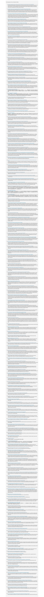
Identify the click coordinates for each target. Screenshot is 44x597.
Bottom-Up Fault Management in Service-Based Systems (14, 521)
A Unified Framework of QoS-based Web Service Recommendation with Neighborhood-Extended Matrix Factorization (21, 175)
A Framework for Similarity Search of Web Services (14, 323)
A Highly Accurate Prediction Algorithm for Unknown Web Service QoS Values (17, 202)
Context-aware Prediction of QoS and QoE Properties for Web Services (16, 241)
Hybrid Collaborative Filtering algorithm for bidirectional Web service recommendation (18, 31)
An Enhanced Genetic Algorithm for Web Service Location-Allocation (16, 483)
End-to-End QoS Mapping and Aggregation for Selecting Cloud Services (16, 496)
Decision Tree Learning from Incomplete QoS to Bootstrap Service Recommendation (17, 39)
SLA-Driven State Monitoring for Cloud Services (13, 435)
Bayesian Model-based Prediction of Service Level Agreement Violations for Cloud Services (18, 447)
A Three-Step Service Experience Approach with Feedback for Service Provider (17, 530)
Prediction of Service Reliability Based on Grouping (14, 556)
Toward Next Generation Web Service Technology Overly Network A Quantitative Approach (18, 572)
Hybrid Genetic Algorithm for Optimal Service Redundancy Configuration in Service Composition (19, 385)
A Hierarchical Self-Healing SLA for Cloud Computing (14, 381)
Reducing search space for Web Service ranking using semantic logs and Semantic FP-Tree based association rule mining (22, 342)
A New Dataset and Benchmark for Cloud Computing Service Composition (16, 480)
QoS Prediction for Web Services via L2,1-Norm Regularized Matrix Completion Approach (18, 590)
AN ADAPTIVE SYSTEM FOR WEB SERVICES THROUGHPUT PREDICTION (17, 354)
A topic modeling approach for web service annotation (14, 505)
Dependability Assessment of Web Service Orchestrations (14, 475)
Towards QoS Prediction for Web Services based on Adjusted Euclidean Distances (17, 294)
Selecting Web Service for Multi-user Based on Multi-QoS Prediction (16, 467)
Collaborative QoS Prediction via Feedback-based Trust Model (15, 222)
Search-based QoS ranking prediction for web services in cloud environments (17, 276)
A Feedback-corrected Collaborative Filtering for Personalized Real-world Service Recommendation (19, 116)
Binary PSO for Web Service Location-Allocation (13, 331)
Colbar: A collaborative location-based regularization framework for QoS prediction (17, 84)
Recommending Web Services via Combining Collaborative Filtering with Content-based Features (19, 26)
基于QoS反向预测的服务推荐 (11, 194)
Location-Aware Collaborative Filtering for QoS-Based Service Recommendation (17, 13)
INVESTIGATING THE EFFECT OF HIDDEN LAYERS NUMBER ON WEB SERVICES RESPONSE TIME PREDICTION (21, 488)
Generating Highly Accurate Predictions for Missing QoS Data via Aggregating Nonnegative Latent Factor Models (21, 178)
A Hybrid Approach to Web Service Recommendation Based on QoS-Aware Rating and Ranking (19, 164)
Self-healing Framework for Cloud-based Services (13, 565)
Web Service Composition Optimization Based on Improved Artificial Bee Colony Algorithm (18, 304)
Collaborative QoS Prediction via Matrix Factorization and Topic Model (16, 227)
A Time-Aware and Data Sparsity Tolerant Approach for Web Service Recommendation (18, 121)
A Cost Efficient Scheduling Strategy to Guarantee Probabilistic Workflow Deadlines (17, 528)
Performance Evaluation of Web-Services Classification (14, 263)
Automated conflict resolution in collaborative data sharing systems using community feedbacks (19, 533)
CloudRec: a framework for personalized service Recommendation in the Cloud (17, 107)
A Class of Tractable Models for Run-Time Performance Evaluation (15, 524)
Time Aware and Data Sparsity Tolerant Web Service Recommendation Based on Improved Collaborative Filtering (21, 152)
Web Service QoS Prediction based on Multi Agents (14, 35)
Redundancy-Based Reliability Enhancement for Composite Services (16, 509)
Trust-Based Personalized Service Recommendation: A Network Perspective (16, 53)
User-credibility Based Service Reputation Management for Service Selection (17, 369)
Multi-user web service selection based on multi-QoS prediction (15, 66)
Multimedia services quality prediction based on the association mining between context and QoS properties (20, 254)
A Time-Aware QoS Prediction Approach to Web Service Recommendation (16, 486)
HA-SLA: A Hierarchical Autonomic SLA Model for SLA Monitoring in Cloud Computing (18, 418)
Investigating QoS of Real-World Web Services (13, 317)
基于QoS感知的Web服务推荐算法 (12, 190)
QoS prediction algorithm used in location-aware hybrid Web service (16, 267)
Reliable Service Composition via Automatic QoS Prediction (15, 561)
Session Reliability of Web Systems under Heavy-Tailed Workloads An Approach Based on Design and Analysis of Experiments (22, 569)
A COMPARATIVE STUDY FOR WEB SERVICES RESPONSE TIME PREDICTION (17, 512)
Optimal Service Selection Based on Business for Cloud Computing (15, 553)
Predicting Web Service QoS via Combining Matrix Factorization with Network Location (18, 133)
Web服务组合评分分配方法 (11, 438)
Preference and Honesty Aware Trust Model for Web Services (15, 432)
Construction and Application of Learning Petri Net (13, 541)
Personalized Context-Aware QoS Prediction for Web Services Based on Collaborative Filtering (19, 44)
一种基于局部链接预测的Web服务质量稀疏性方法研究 (14, 502)
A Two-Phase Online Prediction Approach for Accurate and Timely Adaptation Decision (18, 458)
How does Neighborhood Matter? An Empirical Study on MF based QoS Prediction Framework (19, 593)
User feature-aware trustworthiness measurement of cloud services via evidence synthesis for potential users (20, 576)
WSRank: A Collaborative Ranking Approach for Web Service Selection (16, 57)
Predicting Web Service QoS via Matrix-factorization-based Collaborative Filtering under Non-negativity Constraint (21, 143)
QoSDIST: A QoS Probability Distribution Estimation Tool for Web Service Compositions (18, 110)
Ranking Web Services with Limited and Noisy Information (14, 388)
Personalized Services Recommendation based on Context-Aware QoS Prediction (17, 454)
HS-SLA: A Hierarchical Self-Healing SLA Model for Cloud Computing (16, 377)
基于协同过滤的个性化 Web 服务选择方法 (12, 89)
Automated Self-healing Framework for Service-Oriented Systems (15, 537)
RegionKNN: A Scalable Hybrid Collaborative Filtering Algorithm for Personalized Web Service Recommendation (21, 4)
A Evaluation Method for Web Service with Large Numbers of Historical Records (17, 365)
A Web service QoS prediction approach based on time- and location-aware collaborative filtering (19, 103)
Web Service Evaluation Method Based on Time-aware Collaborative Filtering (17, 498)
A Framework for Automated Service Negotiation (13, 326)
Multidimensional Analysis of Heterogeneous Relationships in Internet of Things (17, 350)
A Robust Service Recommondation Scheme (13, 212)
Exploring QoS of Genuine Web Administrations (13, 345)
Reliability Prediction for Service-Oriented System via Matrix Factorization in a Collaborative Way (19, 559)
